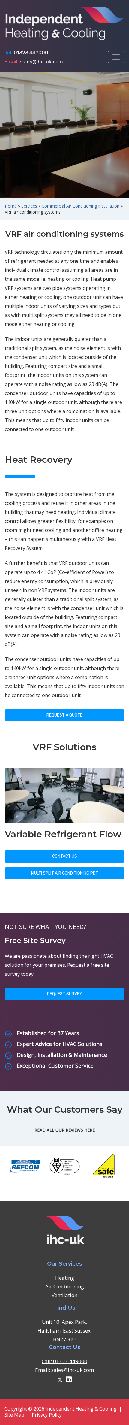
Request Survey (64, 993)
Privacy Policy (47, 1414)
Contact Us (64, 856)
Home (11, 206)
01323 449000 (31, 53)
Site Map (14, 1414)
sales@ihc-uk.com (41, 62)
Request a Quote (64, 715)
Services (29, 206)
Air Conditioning (64, 1286)
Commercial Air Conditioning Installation (80, 206)
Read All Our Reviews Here (64, 1130)
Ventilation (64, 1295)
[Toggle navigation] (116, 57)
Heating (64, 1277)
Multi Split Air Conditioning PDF (64, 873)
